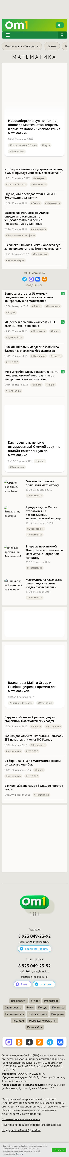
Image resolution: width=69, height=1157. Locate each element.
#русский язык (14, 337)
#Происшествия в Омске (23, 145)
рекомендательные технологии (21, 1113)
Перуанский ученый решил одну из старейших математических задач (30, 719)
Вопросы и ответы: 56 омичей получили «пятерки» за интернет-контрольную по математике (28, 297)
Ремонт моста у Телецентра (22, 46)
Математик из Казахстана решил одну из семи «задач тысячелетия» (44, 583)
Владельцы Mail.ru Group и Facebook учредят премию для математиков (32, 687)
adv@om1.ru (41, 971)
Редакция (19, 1020)
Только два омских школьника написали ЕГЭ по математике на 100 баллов (34, 738)
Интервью (57, 1014)
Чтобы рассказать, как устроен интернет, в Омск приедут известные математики (33, 171)
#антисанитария (15, 260)
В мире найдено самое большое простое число (33, 787)
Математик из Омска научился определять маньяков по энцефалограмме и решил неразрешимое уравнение (26, 218)
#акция (50, 384)
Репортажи (51, 1000)
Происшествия (37, 1014)
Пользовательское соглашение (21, 1119)
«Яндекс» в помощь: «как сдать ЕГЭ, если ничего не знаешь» (30, 324)
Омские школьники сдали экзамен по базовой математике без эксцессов (31, 349)
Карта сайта (34, 1027)
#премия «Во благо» (21, 702)
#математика (17, 151)
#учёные (36, 726)
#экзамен (56, 356)
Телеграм (45, 984)
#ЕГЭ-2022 (12, 362)
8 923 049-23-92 (34, 936)
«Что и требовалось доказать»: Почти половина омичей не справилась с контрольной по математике (31, 375)
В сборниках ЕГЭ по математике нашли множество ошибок (32, 762)
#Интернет (39, 178)
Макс (24, 984)
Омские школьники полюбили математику (42, 483)
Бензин (51, 46)
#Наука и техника (16, 184)
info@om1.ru (41, 941)
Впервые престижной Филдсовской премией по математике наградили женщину (44, 552)
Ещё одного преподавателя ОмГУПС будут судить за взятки (30, 196)
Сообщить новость (36, 948)
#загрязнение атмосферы (20, 235)
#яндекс (10, 312)
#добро (36, 306)
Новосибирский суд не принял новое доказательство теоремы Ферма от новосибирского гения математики (34, 127)
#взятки (35, 203)
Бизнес (35, 1000)
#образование (35, 528)
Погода (42, 1007)
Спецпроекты (13, 1007)
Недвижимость (14, 1014)
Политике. (19, 1154)
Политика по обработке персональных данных (31, 1124)
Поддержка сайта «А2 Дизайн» (21, 1130)
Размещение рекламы (42, 1020)
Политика (58, 1007)
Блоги (30, 1007)
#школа (39, 770)
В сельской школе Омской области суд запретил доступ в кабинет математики (32, 247)
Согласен (59, 1150)
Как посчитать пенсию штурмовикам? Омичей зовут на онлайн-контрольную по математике (34, 448)
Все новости (18, 1000)
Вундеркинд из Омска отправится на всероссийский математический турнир (43, 513)
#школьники (53, 306)
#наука (46, 145)
